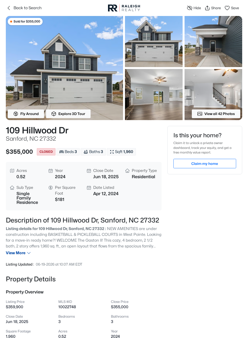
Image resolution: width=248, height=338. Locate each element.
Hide (197, 8)
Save (235, 8)
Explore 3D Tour (71, 114)
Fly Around (29, 114)
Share (216, 8)
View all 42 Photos (219, 114)
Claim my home (204, 163)
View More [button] (15, 253)
